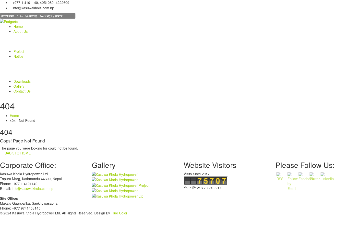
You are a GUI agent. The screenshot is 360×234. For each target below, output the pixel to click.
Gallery (18, 86)
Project (18, 51)
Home (18, 26)
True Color (119, 213)
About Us (20, 31)
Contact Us (22, 91)
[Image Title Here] (115, 173)
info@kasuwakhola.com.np (32, 188)
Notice (18, 56)
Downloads (22, 81)
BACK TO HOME (17, 153)
